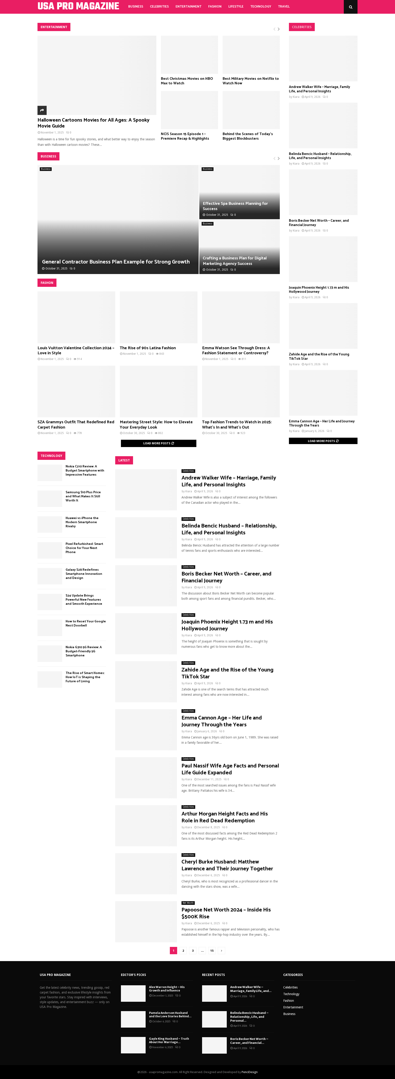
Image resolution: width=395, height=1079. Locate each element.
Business (135, 6)
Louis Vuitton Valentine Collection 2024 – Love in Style (75, 351)
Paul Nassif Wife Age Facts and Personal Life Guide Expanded (230, 769)
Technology (260, 6)
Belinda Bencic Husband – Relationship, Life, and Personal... (249, 1017)
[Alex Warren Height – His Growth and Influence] (133, 993)
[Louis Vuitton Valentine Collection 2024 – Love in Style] (76, 317)
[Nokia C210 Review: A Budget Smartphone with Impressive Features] (49, 473)
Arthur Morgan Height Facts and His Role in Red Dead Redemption (224, 817)
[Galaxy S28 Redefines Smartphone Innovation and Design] (49, 576)
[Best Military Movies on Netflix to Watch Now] (251, 55)
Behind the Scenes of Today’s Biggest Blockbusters (248, 136)
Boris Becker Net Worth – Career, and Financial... (249, 1041)
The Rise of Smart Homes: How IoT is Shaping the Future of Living (85, 677)
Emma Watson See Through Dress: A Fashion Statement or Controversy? (236, 351)
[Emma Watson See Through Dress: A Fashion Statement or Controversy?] (241, 317)
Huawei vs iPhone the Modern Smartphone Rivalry (82, 522)
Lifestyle (235, 6)
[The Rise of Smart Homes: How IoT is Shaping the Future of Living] (49, 679)
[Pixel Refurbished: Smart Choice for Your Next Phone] (49, 550)
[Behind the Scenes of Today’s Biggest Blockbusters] (251, 110)
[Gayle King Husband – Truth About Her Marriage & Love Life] (133, 1045)
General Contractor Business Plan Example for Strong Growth (116, 262)
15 (212, 950)
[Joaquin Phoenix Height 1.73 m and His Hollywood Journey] (146, 633)
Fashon (47, 283)
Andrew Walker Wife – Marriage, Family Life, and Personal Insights (228, 481)
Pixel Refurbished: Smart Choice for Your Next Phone (84, 548)
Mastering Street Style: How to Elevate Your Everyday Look (156, 425)
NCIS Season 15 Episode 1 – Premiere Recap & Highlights (185, 136)
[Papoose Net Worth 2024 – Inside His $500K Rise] (146, 921)
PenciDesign (250, 1072)
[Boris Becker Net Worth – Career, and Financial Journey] (146, 585)
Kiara (188, 491)
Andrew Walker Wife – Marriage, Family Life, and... (251, 989)
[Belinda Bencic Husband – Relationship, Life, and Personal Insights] (146, 537)
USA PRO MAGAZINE (78, 7)
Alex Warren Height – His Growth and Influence (167, 988)
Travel (284, 6)
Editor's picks (133, 975)
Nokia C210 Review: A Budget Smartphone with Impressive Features (85, 470)
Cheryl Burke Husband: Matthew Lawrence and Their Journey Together (227, 865)
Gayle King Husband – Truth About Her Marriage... (169, 1040)
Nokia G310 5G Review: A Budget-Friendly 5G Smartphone (84, 651)
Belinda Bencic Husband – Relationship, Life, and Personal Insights (229, 529)
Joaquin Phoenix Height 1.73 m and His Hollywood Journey (227, 625)
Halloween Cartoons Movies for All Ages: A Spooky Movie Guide (93, 123)
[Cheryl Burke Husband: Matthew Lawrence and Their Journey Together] (146, 873)
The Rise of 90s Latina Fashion (148, 348)
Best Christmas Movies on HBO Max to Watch (187, 81)
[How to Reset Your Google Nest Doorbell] (49, 628)
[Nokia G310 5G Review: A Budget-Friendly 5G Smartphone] (49, 653)
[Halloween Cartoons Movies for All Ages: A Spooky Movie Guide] (96, 75)
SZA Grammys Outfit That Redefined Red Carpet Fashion (75, 425)
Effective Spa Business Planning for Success (235, 206)
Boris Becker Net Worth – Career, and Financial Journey (226, 577)
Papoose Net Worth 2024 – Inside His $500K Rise (226, 913)
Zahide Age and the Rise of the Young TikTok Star (227, 673)
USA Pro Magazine (55, 975)
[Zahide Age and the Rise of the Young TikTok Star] (146, 681)
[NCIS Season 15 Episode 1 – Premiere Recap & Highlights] (189, 110)
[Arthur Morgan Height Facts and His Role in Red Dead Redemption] (146, 825)
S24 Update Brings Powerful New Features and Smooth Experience (84, 600)
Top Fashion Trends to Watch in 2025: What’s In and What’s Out (237, 425)
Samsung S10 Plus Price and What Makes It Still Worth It (83, 496)
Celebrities (159, 6)
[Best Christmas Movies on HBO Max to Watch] (189, 55)
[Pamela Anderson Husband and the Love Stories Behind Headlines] (133, 1019)
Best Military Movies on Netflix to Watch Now (251, 81)
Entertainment (188, 6)
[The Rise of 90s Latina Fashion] (159, 317)
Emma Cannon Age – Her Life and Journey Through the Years (221, 721)
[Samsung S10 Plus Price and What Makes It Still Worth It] (49, 498)
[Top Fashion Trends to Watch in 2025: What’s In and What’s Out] (241, 392)
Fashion (215, 6)
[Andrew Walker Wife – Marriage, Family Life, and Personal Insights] (146, 489)
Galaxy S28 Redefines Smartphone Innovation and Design (84, 574)
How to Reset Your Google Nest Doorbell (86, 623)
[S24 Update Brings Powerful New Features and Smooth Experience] (49, 602)
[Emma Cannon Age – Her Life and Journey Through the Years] (146, 729)
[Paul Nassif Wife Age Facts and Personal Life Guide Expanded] (146, 777)
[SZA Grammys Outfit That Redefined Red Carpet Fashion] (76, 392)
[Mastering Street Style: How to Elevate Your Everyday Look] (159, 392)
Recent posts (213, 975)
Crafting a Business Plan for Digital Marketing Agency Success (235, 261)
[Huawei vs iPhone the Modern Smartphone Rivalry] (49, 524)
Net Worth (188, 903)
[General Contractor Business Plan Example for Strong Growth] (118, 219)
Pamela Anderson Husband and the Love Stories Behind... (170, 1014)
